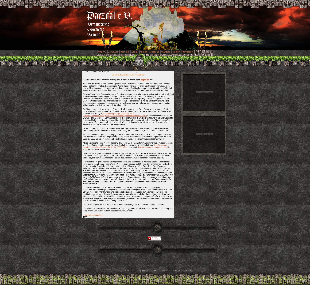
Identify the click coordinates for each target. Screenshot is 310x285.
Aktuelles (113, 52)
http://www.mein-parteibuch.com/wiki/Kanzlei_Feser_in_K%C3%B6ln (126, 146)
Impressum (188, 52)
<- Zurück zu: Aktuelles (92, 215)
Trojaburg (144, 80)
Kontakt (176, 52)
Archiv (135, 52)
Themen (143, 52)
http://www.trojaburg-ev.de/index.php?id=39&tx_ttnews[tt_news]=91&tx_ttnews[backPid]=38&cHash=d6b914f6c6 (115, 114)
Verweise (165, 52)
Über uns (124, 52)
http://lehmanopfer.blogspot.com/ (152, 147)
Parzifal (102, 52)
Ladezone (154, 52)
